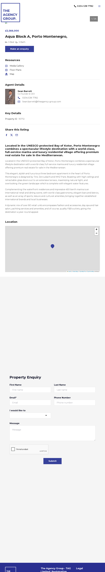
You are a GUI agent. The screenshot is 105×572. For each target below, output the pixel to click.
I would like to (17, 410)
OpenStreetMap (90, 271)
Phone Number (62, 397)
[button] (53, 246)
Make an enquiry (19, 49)
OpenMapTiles (83, 271)
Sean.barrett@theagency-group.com (41, 101)
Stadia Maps (75, 271)
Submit (52, 461)
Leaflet (69, 271)
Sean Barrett (25, 91)
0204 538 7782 (30, 98)
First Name (16, 385)
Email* (13, 397)
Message (14, 423)
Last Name (60, 385)
